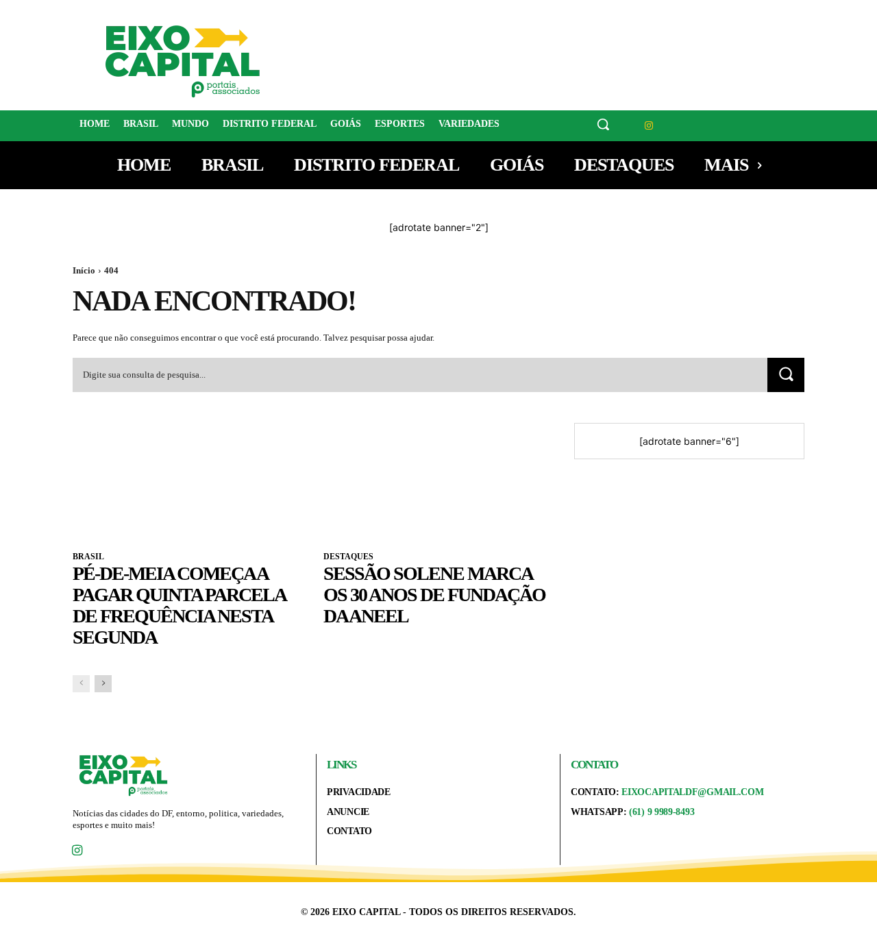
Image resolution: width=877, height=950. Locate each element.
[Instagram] (649, 126)
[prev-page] (81, 683)
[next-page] (103, 683)
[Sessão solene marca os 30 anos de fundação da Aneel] (438, 480)
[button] (603, 124)
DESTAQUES (348, 556)
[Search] (785, 374)
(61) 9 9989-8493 (661, 812)
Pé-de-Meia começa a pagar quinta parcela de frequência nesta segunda (179, 605)
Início (84, 270)
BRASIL (88, 556)
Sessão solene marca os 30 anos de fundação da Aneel (434, 594)
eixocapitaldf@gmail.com (692, 792)
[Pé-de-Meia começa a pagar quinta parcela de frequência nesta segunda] (188, 480)
